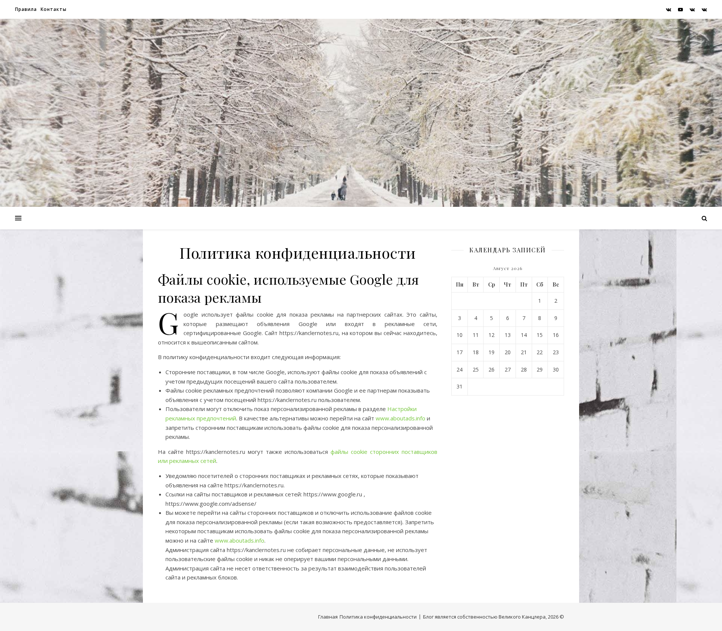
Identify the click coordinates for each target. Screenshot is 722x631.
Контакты (54, 9)
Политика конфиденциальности (378, 616)
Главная (328, 616)
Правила (26, 9)
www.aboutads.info (400, 418)
